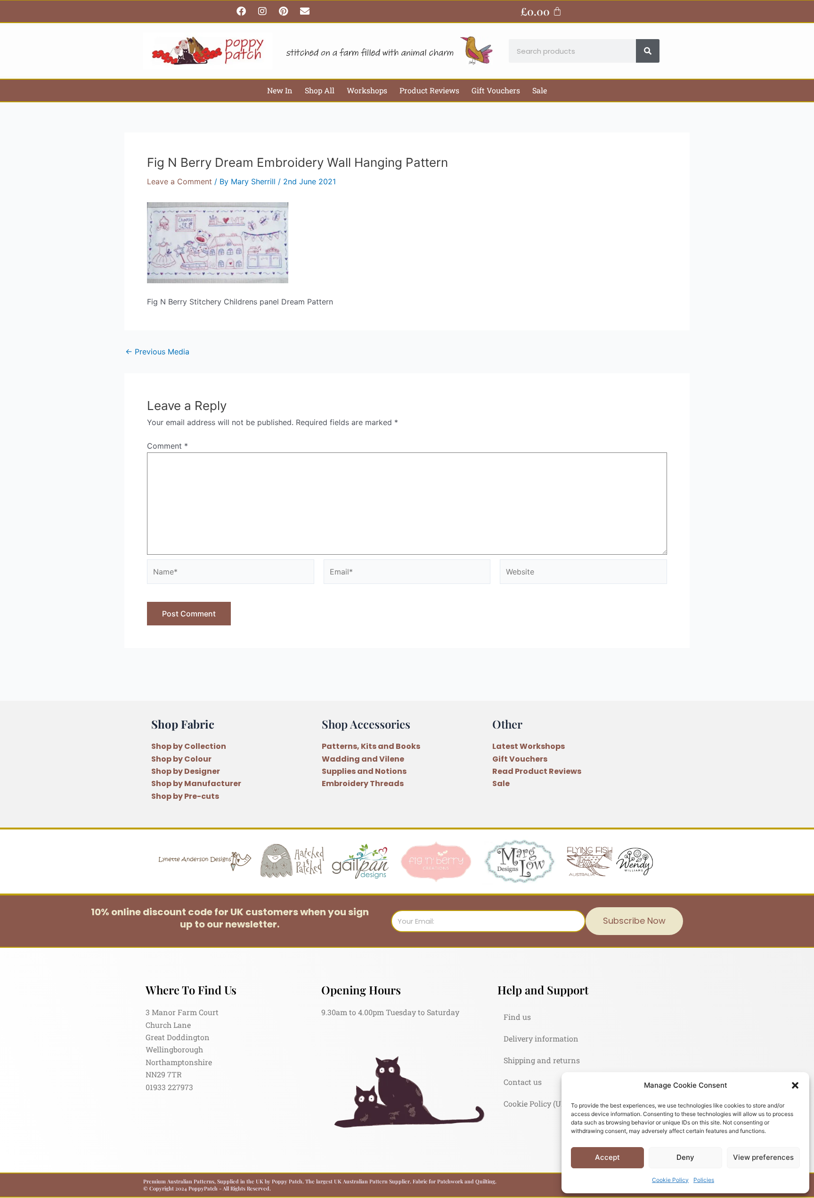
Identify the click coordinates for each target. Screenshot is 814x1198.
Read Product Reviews (536, 771)
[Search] (647, 51)
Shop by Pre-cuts (185, 796)
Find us (517, 1017)
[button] (795, 1085)
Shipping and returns (542, 1060)
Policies (703, 1179)
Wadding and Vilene (363, 759)
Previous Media (157, 351)
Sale (539, 90)
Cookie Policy (670, 1179)
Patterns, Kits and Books (371, 746)
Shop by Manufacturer (196, 783)
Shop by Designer (185, 771)
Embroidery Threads (363, 783)
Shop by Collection (188, 746)
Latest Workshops (528, 746)
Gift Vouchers (496, 90)
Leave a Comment (179, 181)
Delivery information (541, 1038)
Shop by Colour (181, 759)
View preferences (763, 1157)
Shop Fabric (182, 723)
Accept (607, 1157)
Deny (685, 1157)
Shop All (319, 90)
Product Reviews (429, 90)
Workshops (367, 90)
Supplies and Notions (364, 771)
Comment (167, 446)
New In (280, 90)
